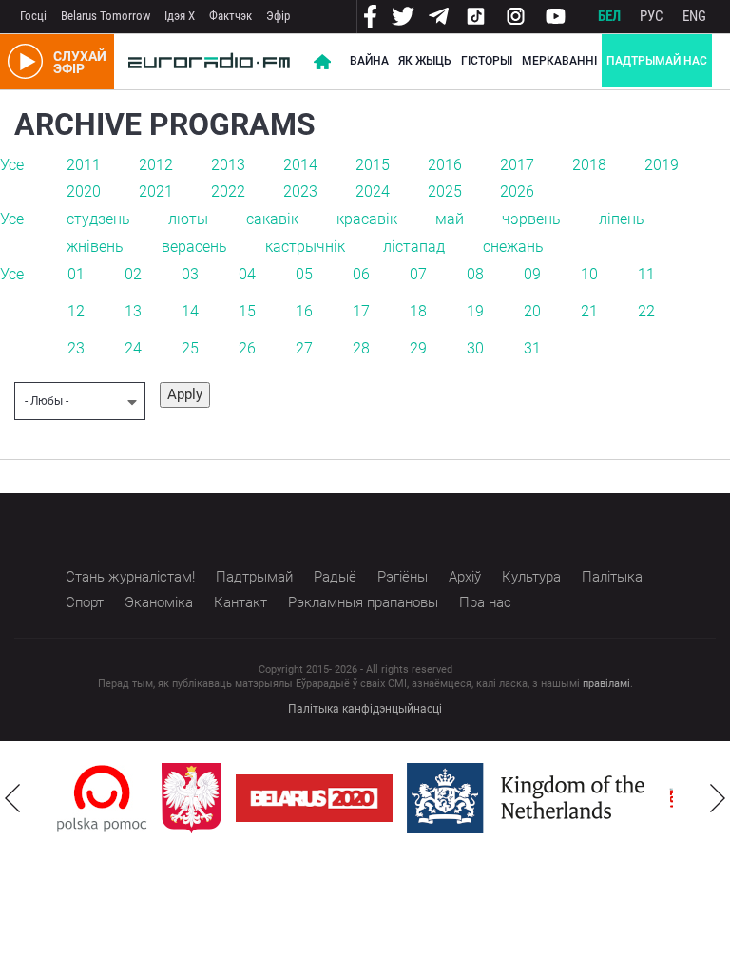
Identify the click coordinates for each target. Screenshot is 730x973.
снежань (513, 247)
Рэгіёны (402, 576)
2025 (445, 191)
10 (589, 274)
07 (418, 274)
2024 (372, 191)
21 (589, 311)
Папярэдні (12, 798)
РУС (651, 16)
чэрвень (531, 219)
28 (361, 348)
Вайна (369, 60)
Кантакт (240, 602)
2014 (300, 165)
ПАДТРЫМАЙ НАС (656, 60)
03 (190, 274)
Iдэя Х (179, 16)
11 (646, 274)
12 (76, 311)
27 (304, 348)
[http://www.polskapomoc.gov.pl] (102, 798)
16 (304, 311)
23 (76, 348)
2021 (156, 191)
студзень (98, 219)
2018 (589, 165)
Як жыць (424, 60)
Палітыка (612, 576)
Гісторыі (486, 60)
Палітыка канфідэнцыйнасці (365, 708)
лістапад (414, 247)
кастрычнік (305, 247)
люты (188, 219)
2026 (517, 191)
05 (304, 274)
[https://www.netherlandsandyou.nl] (530, 798)
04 (247, 274)
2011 (84, 165)
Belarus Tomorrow (105, 16)
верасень (194, 247)
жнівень (95, 247)
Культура (531, 576)
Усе (12, 165)
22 (646, 311)
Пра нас (485, 602)
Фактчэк (230, 16)
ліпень (621, 219)
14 (190, 311)
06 (361, 274)
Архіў (465, 576)
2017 (517, 165)
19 (475, 311)
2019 (661, 165)
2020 (84, 191)
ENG (694, 16)
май (449, 219)
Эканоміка (159, 602)
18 (418, 311)
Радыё (335, 576)
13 (133, 311)
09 (532, 274)
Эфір (278, 16)
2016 (445, 165)
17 (361, 311)
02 (133, 274)
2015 (372, 165)
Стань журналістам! (130, 576)
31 (532, 348)
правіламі (606, 683)
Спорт (85, 602)
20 (532, 311)
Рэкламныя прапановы (363, 602)
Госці (33, 16)
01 (76, 274)
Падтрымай (254, 576)
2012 (156, 165)
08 (475, 274)
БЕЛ (609, 16)
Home (322, 61)
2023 (300, 191)
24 (133, 348)
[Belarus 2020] (314, 798)
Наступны (717, 798)
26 (247, 348)
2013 (228, 165)
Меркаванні (559, 60)
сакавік (272, 219)
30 (475, 348)
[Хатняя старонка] (209, 61)
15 (247, 311)
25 (190, 348)
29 (418, 348)
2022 (228, 191)
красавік (366, 219)
